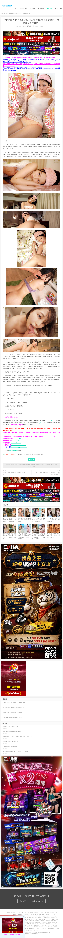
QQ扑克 (57, 928)
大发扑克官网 (55, 923)
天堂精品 (53, 914)
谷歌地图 (36, 933)
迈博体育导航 (42, 919)
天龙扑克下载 (43, 925)
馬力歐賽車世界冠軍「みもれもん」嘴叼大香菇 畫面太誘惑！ (54, 535)
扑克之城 (30, 925)
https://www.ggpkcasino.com (19, 447)
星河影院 (37, 920)
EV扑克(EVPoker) (13, 417)
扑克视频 (49, 9)
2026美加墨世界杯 (28, 930)
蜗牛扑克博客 (30, 912)
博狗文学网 (31, 917)
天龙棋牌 (47, 912)
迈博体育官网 (34, 919)
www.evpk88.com (19, 438)
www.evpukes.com (16, 443)
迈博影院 (42, 920)
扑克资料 (33, 9)
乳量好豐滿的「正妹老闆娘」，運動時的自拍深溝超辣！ (24, 520)
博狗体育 (27, 916)
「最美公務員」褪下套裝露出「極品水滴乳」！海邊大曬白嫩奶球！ (38, 520)
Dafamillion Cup (35, 923)
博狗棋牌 (13, 912)
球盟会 (49, 922)
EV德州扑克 (29, 927)
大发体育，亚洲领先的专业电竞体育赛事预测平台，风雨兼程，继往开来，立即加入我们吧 (30, 57)
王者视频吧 (19, 914)
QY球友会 (37, 922)
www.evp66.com (50, 420)
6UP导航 (54, 916)
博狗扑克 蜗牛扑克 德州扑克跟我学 (7, 6)
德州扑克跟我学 (13, 450)
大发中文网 (31, 928)
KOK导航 (48, 919)
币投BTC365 (44, 922)
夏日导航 (29, 923)
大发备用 (18, 912)
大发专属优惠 (51, 928)
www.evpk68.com (17, 441)
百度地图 (31, 933)
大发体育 (23, 901)
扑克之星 (50, 925)
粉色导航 (9, 914)
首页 (16, 9)
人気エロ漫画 (55, 919)
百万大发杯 (36, 930)
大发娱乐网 (47, 923)
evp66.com (41, 422)
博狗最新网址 (47, 917)
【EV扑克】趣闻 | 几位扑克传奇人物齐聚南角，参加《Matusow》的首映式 (46, 473)
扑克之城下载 (36, 925)
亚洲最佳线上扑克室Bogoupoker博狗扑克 (41, 932)
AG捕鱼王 (48, 914)
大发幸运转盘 (44, 928)
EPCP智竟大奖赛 (43, 927)
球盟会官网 (31, 922)
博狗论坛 (24, 912)
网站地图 (27, 933)
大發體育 (55, 927)
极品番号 (48, 916)
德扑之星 (55, 925)
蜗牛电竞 (50, 927)
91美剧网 (48, 920)
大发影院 (42, 923)
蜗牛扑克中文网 (53, 912)
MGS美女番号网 (34, 914)
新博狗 (14, 914)
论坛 (56, 9)
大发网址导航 (27, 919)
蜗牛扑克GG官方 (54, 917)
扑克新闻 (41, 9)
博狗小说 (43, 916)
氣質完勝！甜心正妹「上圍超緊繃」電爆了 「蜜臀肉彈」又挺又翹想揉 (9, 520)
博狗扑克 (36, 912)
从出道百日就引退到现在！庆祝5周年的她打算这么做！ (16, 473)
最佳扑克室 (23, 9)
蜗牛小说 (38, 916)
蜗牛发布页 (41, 914)
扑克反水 (42, 912)
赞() (32, 459)
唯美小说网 (53, 920)
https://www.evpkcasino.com (18, 445)
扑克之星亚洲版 (38, 917)
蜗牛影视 (32, 916)
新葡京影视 (31, 920)
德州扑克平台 (26, 914)
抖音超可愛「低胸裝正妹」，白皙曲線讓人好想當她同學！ (53, 520)
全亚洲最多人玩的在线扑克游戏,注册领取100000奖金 (30, 454)
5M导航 (25, 920)
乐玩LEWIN (54, 922)
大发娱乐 (37, 928)
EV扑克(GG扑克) (37, 901)
